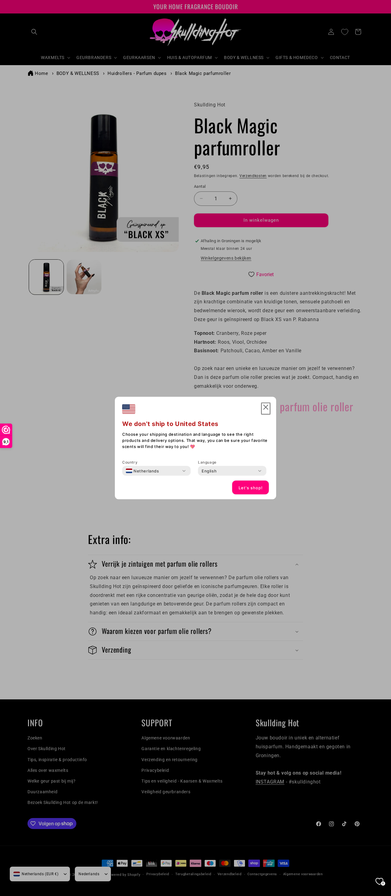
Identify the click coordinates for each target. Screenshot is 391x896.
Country (129, 462)
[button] (266, 408)
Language (207, 462)
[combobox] (142, 471)
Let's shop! (251, 487)
